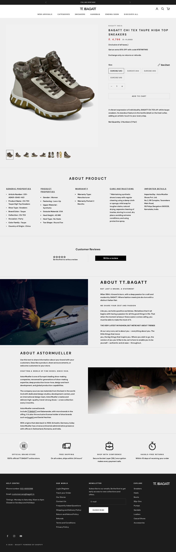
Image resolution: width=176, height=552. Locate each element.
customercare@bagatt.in (23, 494)
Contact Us (61, 501)
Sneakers (80, 14)
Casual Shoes (139, 518)
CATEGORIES (64, 14)
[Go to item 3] (26, 155)
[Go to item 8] (67, 155)
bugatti (30, 417)
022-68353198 (26, 488)
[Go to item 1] (9, 155)
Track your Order (63, 493)
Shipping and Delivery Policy (68, 510)
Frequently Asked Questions (68, 505)
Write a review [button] (110, 258)
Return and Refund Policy (67, 514)
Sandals (137, 510)
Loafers (137, 514)
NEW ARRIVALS (45, 14)
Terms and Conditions (65, 523)
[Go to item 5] (42, 155)
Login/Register (62, 488)
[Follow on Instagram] (14, 536)
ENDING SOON (112, 14)
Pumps (137, 505)
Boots (136, 497)
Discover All (131, 14)
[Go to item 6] (51, 155)
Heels (136, 493)
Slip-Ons (137, 501)
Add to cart (139, 96)
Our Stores (61, 497)
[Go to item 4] (34, 155)
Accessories (139, 523)
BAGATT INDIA (115, 26)
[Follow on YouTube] (21, 536)
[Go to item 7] (59, 155)
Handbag (95, 14)
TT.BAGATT (32, 411)
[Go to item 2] (18, 155)
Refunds (59, 518)
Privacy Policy (62, 527)
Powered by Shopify (33, 545)
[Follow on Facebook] (7, 536)
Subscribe (98, 510)
